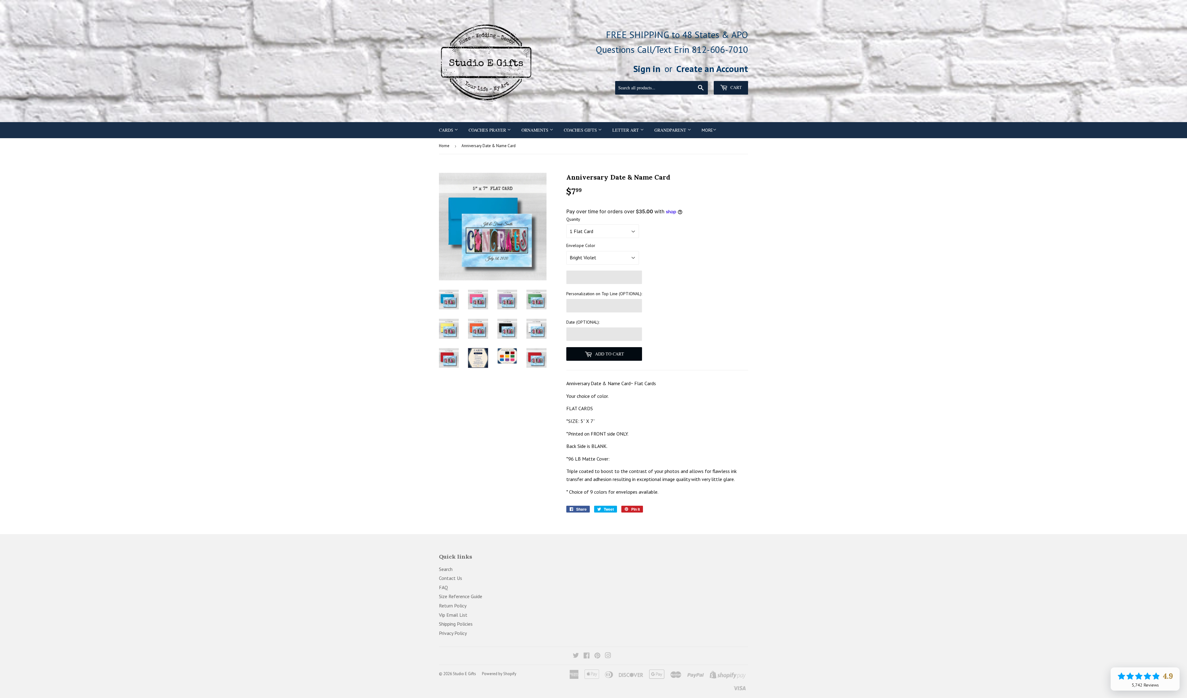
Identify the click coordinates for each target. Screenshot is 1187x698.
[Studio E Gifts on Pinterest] (597, 656)
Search (446, 569)
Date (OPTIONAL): (582, 322)
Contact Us (450, 578)
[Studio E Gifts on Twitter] (576, 656)
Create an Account (712, 68)
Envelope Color (580, 245)
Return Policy (452, 605)
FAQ (443, 587)
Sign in (647, 68)
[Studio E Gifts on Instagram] (608, 656)
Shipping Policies (456, 624)
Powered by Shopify (499, 673)
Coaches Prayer (488, 130)
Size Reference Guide (460, 596)
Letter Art (626, 130)
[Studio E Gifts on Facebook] (586, 656)
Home (444, 145)
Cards (446, 130)
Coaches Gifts (581, 130)
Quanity (573, 219)
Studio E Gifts (464, 673)
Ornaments (535, 130)
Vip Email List (453, 615)
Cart (735, 87)
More (707, 130)
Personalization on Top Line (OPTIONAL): (604, 293)
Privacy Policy (453, 633)
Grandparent (670, 130)
